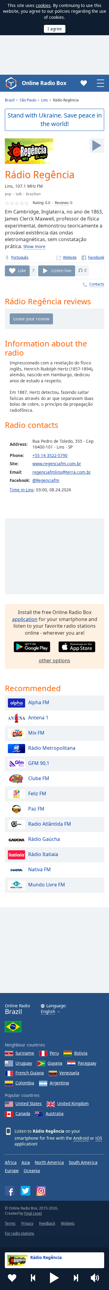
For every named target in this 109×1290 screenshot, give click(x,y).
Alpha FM (38, 702)
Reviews (61, 202)
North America (49, 1162)
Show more (34, 246)
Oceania (32, 1170)
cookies (43, 5)
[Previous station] (33, 1278)
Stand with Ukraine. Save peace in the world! (55, 119)
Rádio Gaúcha (44, 839)
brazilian (33, 193)
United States (28, 1103)
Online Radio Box (44, 83)
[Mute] (97, 1278)
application (25, 619)
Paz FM (36, 808)
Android (81, 1138)
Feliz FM (37, 793)
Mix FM (36, 732)
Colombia (24, 1083)
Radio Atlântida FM (49, 824)
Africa (11, 1162)
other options (54, 660)
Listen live (61, 270)
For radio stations (19, 1233)
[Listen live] (97, 145)
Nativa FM (39, 869)
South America (83, 1162)
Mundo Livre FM (46, 884)
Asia (25, 1162)
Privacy (27, 1223)
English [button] (48, 1011)
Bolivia (81, 1053)
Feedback (47, 1223)
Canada (22, 1113)
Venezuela (69, 1073)
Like (22, 270)
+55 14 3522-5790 (50, 455)
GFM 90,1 (38, 763)
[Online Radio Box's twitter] (25, 1191)
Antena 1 (38, 717)
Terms (10, 1223)
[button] (54, 1278)
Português (19, 257)
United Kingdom (73, 1103)
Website (70, 257)
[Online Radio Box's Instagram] (41, 1191)
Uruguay (23, 1063)
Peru (54, 1053)
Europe (12, 1170)
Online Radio (17, 1009)
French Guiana (29, 1073)
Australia (55, 1113)
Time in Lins (22, 490)
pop (8, 193)
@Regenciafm (45, 480)
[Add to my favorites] (12, 1278)
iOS (98, 1138)
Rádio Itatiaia (43, 854)
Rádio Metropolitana (51, 748)
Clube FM (38, 778)
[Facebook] (92, 257)
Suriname (24, 1053)
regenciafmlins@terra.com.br (61, 472)
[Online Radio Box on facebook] (10, 1191)
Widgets (67, 1223)
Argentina (59, 1083)
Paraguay (87, 1063)
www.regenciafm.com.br (56, 463)
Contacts (96, 284)
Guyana (55, 1063)
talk (19, 193)
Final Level (33, 1213)
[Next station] (75, 1278)
